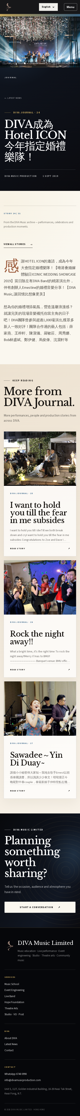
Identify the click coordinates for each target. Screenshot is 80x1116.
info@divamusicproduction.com (23, 1080)
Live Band (10, 996)
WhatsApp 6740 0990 (16, 1074)
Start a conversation (40, 907)
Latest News (11, 1044)
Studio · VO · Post (14, 1014)
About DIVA (11, 1038)
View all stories (18, 244)
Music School (12, 984)
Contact (9, 1050)
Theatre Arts (11, 1008)
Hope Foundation (14, 1002)
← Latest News (13, 98)
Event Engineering (14, 990)
